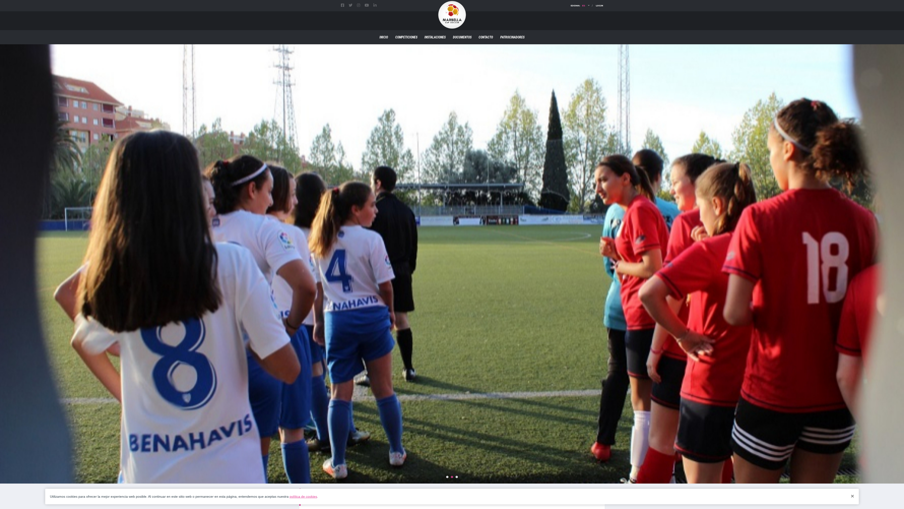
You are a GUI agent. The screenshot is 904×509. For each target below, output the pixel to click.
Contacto (486, 37)
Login (599, 5)
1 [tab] (447, 477)
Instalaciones (435, 37)
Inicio (383, 37)
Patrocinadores (512, 37)
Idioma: (578, 5)
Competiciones (406, 37)
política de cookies (303, 496)
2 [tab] (452, 477)
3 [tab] (457, 477)
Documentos (462, 37)
